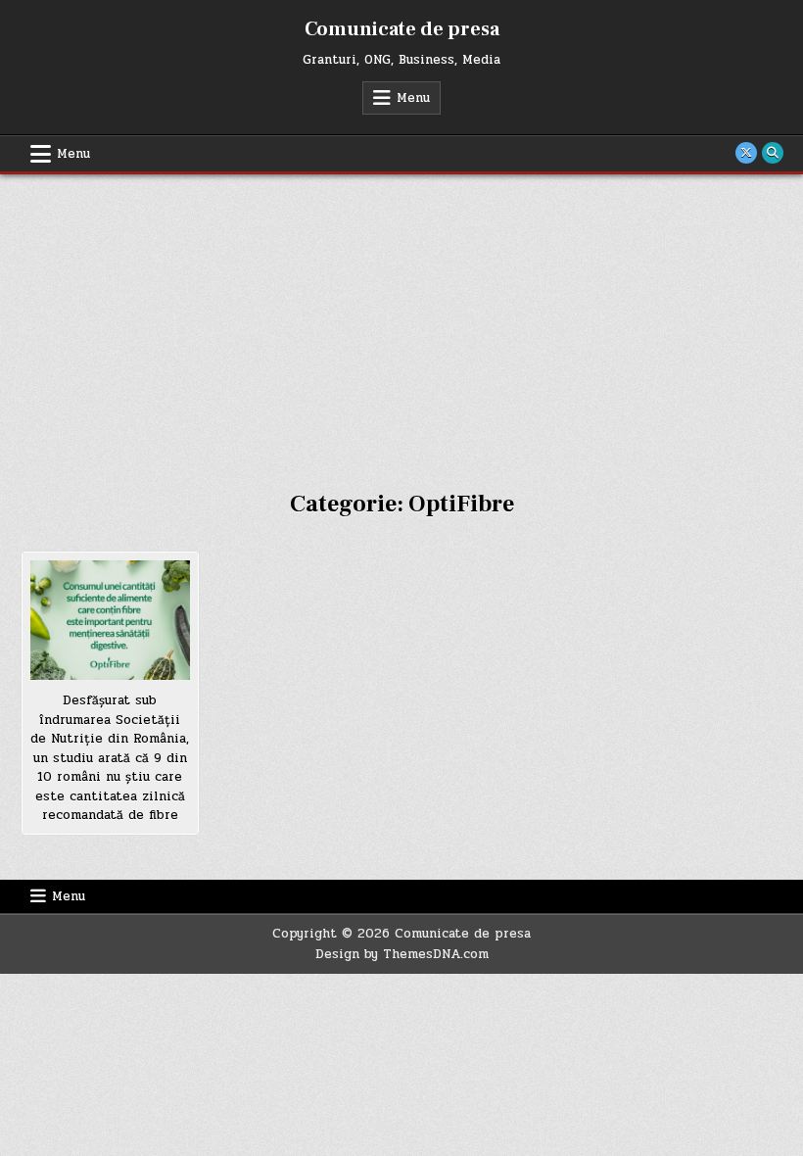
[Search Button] (772, 153)
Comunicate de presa (402, 29)
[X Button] (746, 153)
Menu (413, 98)
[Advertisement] (401, 321)
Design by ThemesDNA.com (402, 954)
